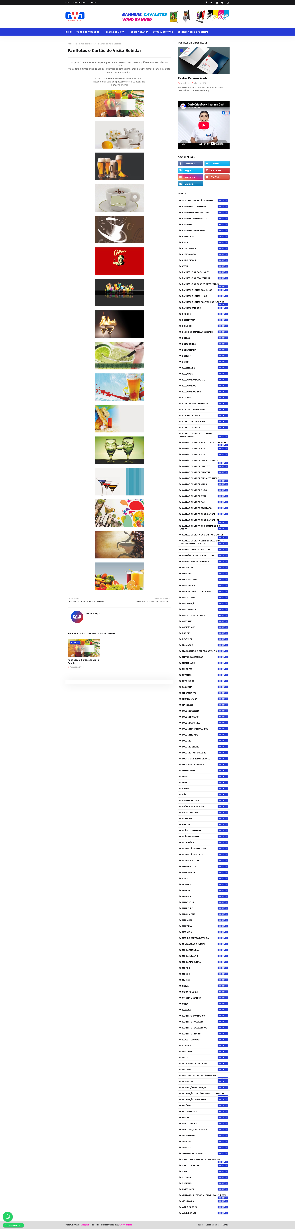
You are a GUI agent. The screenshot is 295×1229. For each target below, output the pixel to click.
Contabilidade (201, 609)
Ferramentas (201, 693)
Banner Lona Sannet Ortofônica (201, 285)
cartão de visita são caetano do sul (202, 535)
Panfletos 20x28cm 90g (201, 1027)
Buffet (201, 361)
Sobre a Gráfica (212, 1224)
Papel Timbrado (201, 1039)
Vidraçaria (201, 1201)
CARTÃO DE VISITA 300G (201, 454)
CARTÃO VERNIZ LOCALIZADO (201, 549)
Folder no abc (201, 734)
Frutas (201, 782)
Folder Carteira (201, 722)
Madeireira (201, 902)
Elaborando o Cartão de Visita (201, 651)
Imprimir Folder (201, 860)
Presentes (201, 1081)
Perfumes (201, 1051)
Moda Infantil (201, 956)
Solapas (201, 1141)
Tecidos (201, 1177)
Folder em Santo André (201, 728)
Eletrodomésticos (201, 657)
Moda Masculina (201, 962)
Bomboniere (201, 343)
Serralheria (201, 1135)
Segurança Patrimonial (201, 1129)
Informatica (201, 866)
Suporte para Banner (201, 1153)
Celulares (201, 567)
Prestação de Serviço (201, 1087)
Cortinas (201, 621)
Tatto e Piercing (201, 1165)
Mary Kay (201, 926)
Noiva (201, 985)
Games (201, 788)
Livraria (201, 896)
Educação (201, 645)
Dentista (201, 639)
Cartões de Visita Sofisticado (201, 555)
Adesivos (201, 224)
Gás (201, 794)
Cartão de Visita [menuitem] (115, 32)
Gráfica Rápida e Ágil (201, 806)
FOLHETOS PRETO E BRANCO (201, 758)
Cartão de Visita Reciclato (201, 508)
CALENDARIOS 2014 (201, 391)
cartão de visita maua (201, 484)
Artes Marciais (201, 248)
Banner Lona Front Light (201, 278)
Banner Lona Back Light (201, 272)
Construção (201, 603)
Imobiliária (201, 842)
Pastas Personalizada (192, 78)
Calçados (201, 373)
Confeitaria (201, 597)
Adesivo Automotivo (201, 206)
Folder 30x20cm (201, 710)
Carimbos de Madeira (201, 409)
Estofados (201, 681)
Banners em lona (201, 308)
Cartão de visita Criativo (201, 466)
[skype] (228, 3)
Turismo (201, 1183)
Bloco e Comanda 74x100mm (201, 332)
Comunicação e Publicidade (201, 591)
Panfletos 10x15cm (201, 1021)
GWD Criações (79, 2)
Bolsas (201, 337)
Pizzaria (201, 1069)
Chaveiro (201, 573)
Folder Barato (201, 716)
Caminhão (201, 397)
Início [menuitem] (68, 32)
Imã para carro (201, 836)
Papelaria (201, 1045)
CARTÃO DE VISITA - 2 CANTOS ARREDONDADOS (199, 435)
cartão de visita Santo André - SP (201, 521)
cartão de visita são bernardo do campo (199, 527)
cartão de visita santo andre (201, 514)
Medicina (201, 932)
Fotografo (201, 770)
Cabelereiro (201, 367)
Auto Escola (201, 260)
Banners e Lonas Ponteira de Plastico (203, 303)
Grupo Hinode (201, 812)
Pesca (201, 1057)
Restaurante (201, 1111)
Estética (201, 675)
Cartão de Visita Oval (201, 496)
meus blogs (93, 613)
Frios (201, 776)
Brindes (201, 355)
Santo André (201, 1123)
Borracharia (201, 349)
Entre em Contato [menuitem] (163, 32)
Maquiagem (201, 914)
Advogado (201, 236)
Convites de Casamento (201, 615)
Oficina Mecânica (201, 997)
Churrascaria (201, 579)
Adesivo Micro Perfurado (201, 212)
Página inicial (73, 43)
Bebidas (84, 43)
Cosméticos (201, 627)
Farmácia (201, 687)
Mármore (201, 920)
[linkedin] (190, 183)
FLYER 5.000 (201, 704)
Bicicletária (201, 320)
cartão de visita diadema (201, 472)
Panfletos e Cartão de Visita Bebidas (83, 661)
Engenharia (201, 663)
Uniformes (201, 1189)
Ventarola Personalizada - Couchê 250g (204, 1196)
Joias (201, 878)
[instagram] (217, 3)
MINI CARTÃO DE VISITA (201, 944)
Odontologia (201, 991)
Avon (201, 266)
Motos (201, 968)
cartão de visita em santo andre (201, 479)
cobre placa (201, 585)
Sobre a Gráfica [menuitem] (139, 32)
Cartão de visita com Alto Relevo (201, 461)
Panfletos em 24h (201, 1033)
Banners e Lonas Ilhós (201, 296)
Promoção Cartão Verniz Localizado (203, 1094)
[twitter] (211, 3)
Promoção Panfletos (201, 1099)
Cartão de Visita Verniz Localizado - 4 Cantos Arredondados (201, 542)
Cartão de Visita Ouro (201, 490)
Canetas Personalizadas (201, 403)
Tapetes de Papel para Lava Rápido (201, 1160)
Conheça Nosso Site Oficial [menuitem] (193, 32)
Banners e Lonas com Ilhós (201, 290)
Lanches (201, 884)
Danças (201, 633)
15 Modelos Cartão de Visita (201, 200)
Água (201, 242)
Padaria (201, 1009)
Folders (201, 740)
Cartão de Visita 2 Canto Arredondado (204, 443)
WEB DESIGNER (201, 1207)
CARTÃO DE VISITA (201, 427)
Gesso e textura (201, 800)
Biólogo (201, 326)
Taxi (201, 1171)
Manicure (201, 908)
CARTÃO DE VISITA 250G (201, 448)
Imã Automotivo (201, 830)
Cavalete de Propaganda (201, 561)
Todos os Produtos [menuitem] (87, 32)
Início (67, 2)
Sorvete (201, 1147)
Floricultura (201, 699)
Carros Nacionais (201, 415)
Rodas (201, 1117)
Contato (92, 2)
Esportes (201, 669)
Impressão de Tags (201, 854)
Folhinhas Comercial (201, 764)
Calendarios (201, 385)
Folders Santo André (201, 752)
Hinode (201, 824)
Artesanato (201, 254)
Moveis (201, 974)
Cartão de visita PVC (201, 502)
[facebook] (206, 3)
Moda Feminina (201, 950)
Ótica (201, 1003)
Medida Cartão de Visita (201, 938)
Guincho (201, 818)
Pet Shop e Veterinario (201, 1063)
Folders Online (201, 746)
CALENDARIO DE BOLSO (201, 379)
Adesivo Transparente (201, 218)
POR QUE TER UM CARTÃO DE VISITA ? (201, 1076)
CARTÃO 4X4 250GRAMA (201, 421)
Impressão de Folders (201, 848)
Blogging (85, 1224)
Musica (201, 980)
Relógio (201, 1105)
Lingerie (201, 890)
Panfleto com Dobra (201, 1015)
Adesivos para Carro (201, 230)
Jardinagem (201, 872)
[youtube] (217, 177)
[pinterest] (222, 3)
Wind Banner (201, 1213)
